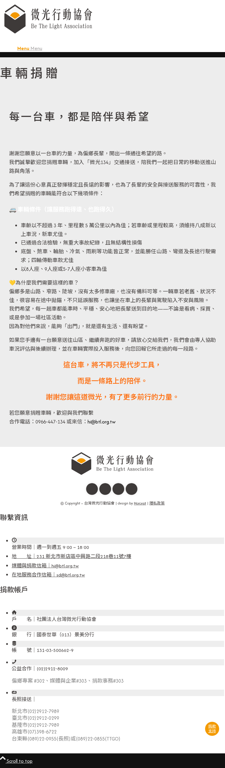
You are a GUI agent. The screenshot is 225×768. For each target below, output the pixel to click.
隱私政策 (157, 503)
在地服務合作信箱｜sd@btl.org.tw (48, 574)
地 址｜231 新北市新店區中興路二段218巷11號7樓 (71, 556)
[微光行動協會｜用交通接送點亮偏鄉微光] (48, 36)
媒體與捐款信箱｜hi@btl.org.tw (45, 565)
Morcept (140, 503)
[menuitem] (118, 48)
